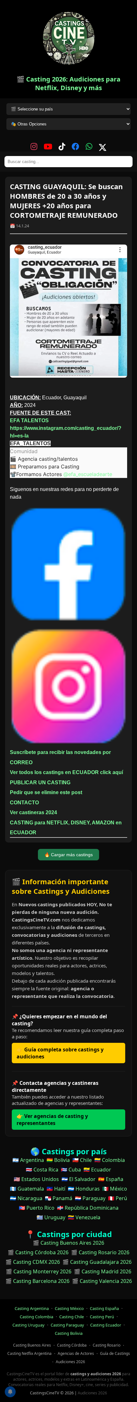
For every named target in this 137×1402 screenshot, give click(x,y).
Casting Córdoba (72, 1345)
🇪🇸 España (110, 1179)
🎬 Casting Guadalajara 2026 (97, 1261)
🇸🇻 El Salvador (78, 1179)
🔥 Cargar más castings (68, 854)
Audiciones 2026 (70, 1361)
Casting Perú (102, 1317)
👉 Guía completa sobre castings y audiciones (60, 1053)
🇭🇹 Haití (56, 1188)
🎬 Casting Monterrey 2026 (38, 1271)
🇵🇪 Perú (117, 1198)
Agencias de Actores (76, 1353)
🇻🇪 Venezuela (84, 1217)
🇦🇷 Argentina (28, 1160)
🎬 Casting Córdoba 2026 (38, 1252)
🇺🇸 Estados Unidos (36, 1179)
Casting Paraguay (67, 1325)
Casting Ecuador (105, 1325)
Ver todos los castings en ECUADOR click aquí (66, 772)
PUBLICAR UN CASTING (40, 782)
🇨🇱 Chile (82, 1160)
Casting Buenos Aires (32, 1345)
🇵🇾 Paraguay (90, 1198)
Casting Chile (71, 1317)
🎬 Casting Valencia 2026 (102, 1281)
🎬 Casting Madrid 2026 (102, 1271)
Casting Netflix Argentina (29, 1353)
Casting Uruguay (28, 1325)
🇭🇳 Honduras (84, 1188)
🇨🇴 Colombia (109, 1160)
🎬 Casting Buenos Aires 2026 (68, 1242)
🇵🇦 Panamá (58, 1198)
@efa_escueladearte (87, 474)
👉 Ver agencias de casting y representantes (52, 1120)
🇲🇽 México (114, 1188)
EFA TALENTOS (29, 420)
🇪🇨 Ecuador (97, 1169)
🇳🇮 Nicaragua (26, 1198)
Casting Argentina (32, 1308)
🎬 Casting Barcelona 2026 (37, 1281)
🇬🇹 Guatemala (27, 1188)
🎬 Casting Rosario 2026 (100, 1252)
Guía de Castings (115, 1353)
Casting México (69, 1308)
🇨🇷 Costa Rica (42, 1169)
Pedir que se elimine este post (46, 792)
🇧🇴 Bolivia (58, 1160)
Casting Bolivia (69, 1333)
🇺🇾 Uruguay (51, 1217)
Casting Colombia (36, 1317)
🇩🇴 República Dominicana (88, 1207)
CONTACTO (24, 802)
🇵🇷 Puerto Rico (36, 1207)
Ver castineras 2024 (33, 812)
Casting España (104, 1308)
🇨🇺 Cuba (71, 1169)
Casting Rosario (106, 1345)
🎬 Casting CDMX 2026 (32, 1261)
